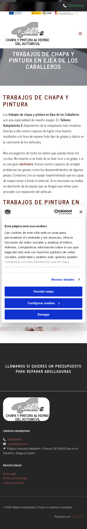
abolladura (26, 164)
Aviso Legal (9, 473)
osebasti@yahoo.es (17, 443)
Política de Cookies (13, 482)
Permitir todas (44, 291)
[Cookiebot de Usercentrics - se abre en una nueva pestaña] (54, 212)
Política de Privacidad (15, 478)
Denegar (44, 314)
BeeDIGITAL (77, 516)
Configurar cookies (41, 303)
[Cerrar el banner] (81, 212)
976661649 (76, 5)
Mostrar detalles (63, 279)
